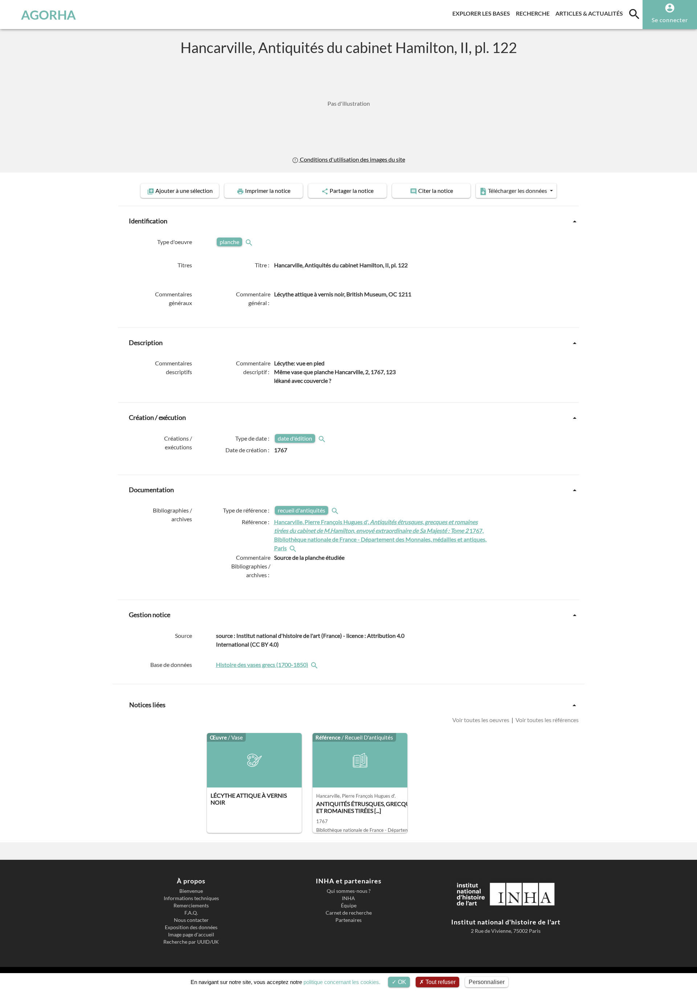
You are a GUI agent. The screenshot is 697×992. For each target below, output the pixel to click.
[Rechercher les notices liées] (293, 547)
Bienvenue (191, 891)
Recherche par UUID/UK (191, 942)
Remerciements (191, 905)
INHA (348, 898)
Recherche (534, 13)
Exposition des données (191, 927)
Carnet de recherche (349, 913)
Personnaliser (487, 982)
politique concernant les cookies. (341, 982)
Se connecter (670, 19)
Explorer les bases (482, 13)
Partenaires (348, 920)
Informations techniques (191, 898)
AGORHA (48, 14)
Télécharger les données (517, 190)
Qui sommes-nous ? (349, 891)
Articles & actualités (590, 13)
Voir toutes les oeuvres (481, 719)
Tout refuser (440, 982)
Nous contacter (191, 920)
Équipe (348, 905)
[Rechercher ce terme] (250, 241)
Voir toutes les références (546, 719)
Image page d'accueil (191, 934)
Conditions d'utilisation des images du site (352, 159)
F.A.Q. (191, 913)
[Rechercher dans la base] (315, 664)
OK (401, 982)
